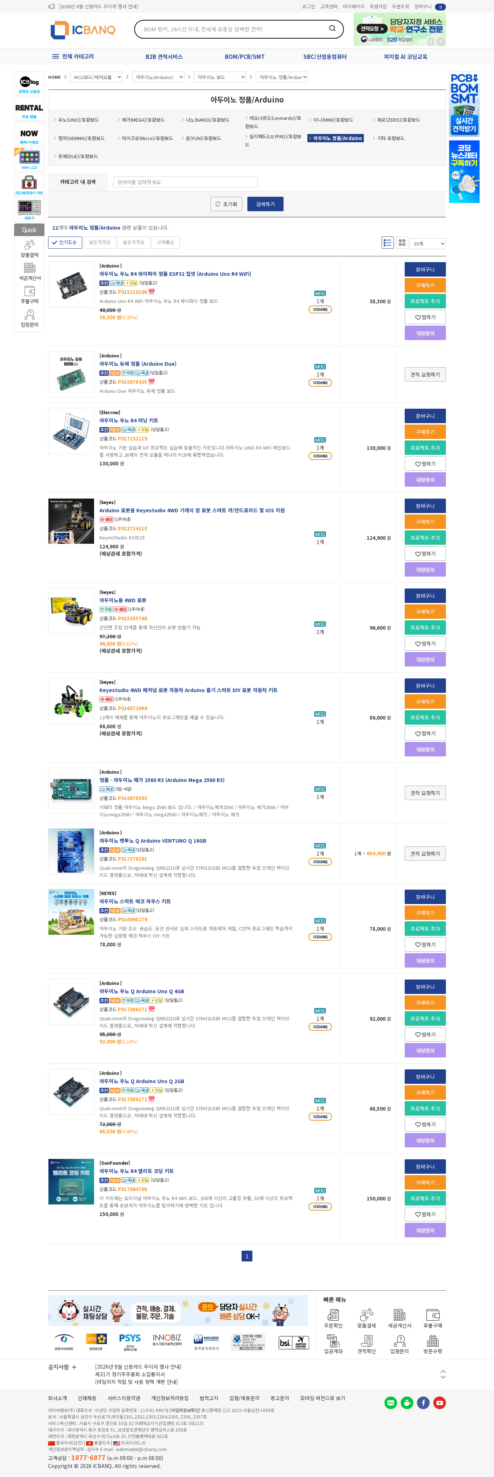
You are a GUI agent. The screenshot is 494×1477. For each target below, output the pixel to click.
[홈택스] (97, 1342)
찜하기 (429, 317)
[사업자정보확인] (185, 1410)
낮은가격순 (100, 242)
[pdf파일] (151, 291)
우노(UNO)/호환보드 (78, 119)
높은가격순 (134, 242)
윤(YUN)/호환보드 (203, 138)
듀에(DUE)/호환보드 (78, 156)
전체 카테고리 (78, 56)
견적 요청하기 (425, 374)
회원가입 (378, 6)
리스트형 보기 (388, 242)
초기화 (230, 204)
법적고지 (209, 1398)
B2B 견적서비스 (164, 56)
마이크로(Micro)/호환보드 (147, 138)
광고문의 (280, 1398)
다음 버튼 (443, 1377)
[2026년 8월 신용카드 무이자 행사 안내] (98, 6)
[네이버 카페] (407, 1402)
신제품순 (165, 242)
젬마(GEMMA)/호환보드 (81, 138)
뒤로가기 (430, 41)
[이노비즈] (167, 1342)
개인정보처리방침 (170, 1398)
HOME (54, 77)
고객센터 (329, 6)
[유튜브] (439, 1402)
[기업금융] (293, 1342)
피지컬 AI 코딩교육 (405, 56)
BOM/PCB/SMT (245, 56)
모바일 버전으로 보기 (322, 1398)
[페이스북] (423, 1402)
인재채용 (87, 1398)
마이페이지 (354, 6)
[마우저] (206, 1342)
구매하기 (425, 285)
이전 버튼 (443, 1371)
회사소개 (57, 1398)
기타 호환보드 (391, 138)
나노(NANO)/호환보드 (208, 119)
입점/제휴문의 (244, 1398)
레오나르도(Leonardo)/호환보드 (273, 122)
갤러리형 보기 (402, 242)
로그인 (308, 6)
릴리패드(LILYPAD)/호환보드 (273, 140)
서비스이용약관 (123, 1398)
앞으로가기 (440, 41)
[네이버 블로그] (390, 1402)
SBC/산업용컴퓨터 (325, 56)
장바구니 (428, 6)
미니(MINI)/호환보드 (333, 119)
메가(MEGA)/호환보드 (143, 119)
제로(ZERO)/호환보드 (398, 119)
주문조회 (400, 6)
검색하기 (265, 204)
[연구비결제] (130, 1342)
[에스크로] (248, 1342)
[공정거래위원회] (64, 1342)
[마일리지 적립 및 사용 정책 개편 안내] (136, 1381)
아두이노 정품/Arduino (338, 138)
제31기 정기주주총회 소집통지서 (130, 1374)
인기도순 (68, 242)
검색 (332, 28)
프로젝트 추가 (425, 301)
